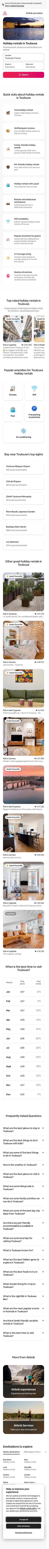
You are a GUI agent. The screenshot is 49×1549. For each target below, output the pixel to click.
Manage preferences (23, 1532)
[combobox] (23, 58)
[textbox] (13, 67)
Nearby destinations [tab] (11, 1452)
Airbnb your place (34, 13)
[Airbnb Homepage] (5, 13)
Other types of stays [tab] (32, 1452)
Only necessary (23, 1526)
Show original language (14, 6)
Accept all (23, 1519)
